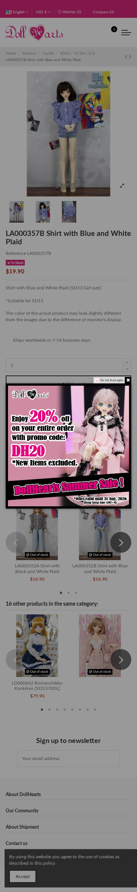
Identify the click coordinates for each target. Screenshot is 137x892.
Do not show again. (112, 380)
